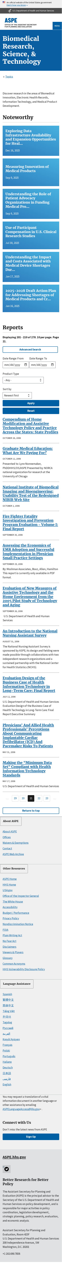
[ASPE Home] (21, 23)
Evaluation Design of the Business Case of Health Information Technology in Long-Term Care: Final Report (29, 684)
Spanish (7, 994)
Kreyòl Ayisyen (11, 1039)
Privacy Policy (11, 918)
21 (31, 798)
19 (15, 798)
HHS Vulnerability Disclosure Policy (24, 969)
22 (39, 798)
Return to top (31, 810)
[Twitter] (7, 1169)
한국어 (7, 1016)
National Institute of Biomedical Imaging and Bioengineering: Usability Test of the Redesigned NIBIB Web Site (31, 493)
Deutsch (8, 1067)
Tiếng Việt (9, 1011)
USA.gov (8, 890)
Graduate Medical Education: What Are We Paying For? (28, 450)
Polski (6, 1050)
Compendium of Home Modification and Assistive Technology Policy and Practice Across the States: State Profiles (30, 425)
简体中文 (8, 1005)
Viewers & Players (13, 952)
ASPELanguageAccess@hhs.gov (21, 1109)
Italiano (7, 1062)
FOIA (5, 930)
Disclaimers (9, 947)
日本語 (7, 1073)
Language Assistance (17, 983)
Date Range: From (13, 358)
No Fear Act (9, 941)
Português (9, 1056)
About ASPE (11, 821)
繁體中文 (8, 1000)
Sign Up (31, 1136)
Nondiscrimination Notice (18, 924)
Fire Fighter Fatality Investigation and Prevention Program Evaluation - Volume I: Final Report (30, 522)
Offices (7, 837)
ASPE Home (10, 879)
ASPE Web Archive (13, 854)
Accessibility (10, 907)
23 (47, 798)
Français (7, 1045)
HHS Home (9, 884)
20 (23, 798)
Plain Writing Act (12, 935)
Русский (8, 1028)
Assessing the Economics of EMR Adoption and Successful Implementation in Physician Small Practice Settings (28, 551)
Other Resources (14, 868)
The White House (13, 901)
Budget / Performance (16, 913)
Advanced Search (30, 349)
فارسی (7, 1079)
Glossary (8, 958)
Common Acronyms (14, 963)
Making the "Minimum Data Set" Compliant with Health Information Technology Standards (27, 768)
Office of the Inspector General (21, 896)
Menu (57, 25)
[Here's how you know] (31, 4)
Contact (7, 848)
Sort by (7, 389)
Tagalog (7, 1022)
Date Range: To (38, 358)
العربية (6, 1033)
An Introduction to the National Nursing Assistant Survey (30, 633)
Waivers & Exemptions (16, 843)
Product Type (11, 374)
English (7, 1084)
